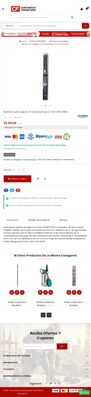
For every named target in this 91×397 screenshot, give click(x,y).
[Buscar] (85, 26)
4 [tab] (48, 106)
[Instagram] (59, 383)
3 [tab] (45, 106)
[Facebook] (46, 383)
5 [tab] (50, 106)
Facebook (6, 190)
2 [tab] (43, 106)
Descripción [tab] (12, 220)
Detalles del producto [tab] (39, 220)
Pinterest (18, 190)
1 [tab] (41, 106)
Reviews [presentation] (64, 220)
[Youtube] (51, 383)
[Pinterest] (55, 383)
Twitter (12, 190)
